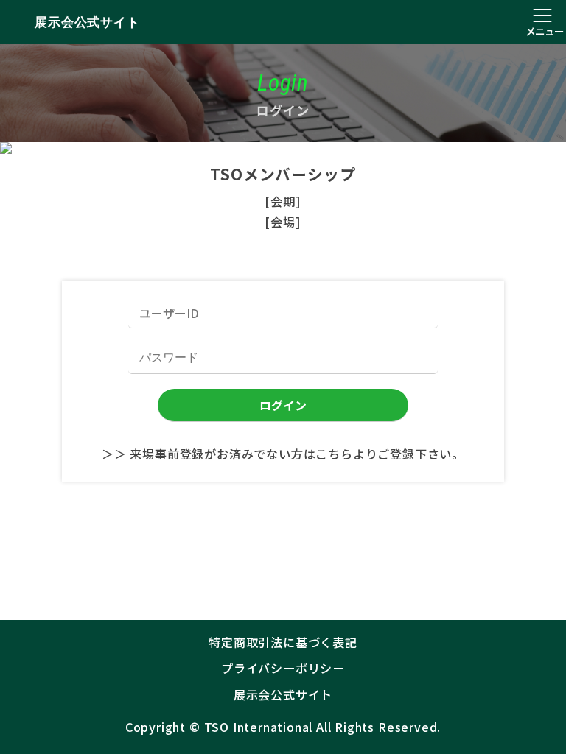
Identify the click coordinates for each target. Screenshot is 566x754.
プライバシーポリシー (283, 668)
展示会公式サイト (87, 22)
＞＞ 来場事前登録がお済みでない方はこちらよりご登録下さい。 (283, 453)
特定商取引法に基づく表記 (283, 642)
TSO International (258, 727)
